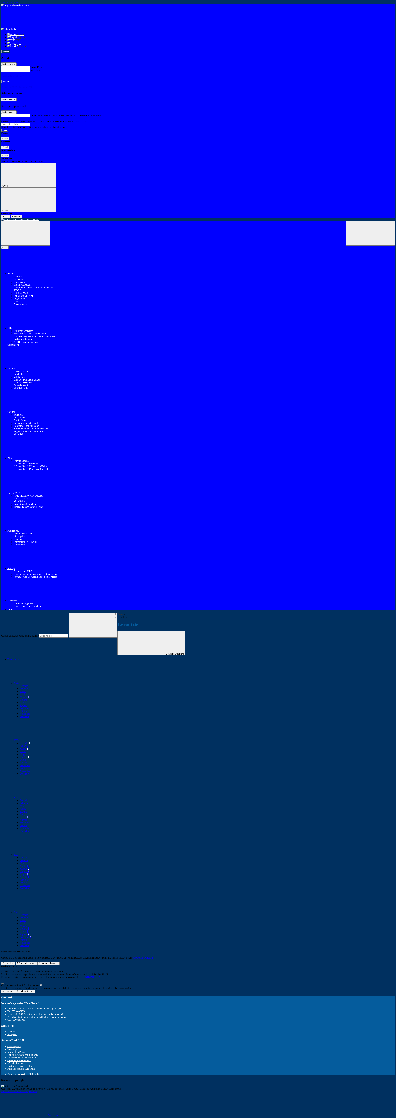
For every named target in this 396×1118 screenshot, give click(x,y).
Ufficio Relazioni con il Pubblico (23, 1054)
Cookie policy (14, 1046)
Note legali (12, 1049)
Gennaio (24, 686)
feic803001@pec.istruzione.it (40, 1017)
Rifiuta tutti (26, 963)
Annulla (5, 216)
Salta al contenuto (10, 2)
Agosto (23, 705)
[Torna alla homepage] (198, 219)
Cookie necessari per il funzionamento (20, 985)
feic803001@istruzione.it (39, 1014)
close (4, 247)
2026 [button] (16, 683)
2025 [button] (16, 740)
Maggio (24, 697)
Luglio (23, 702)
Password (35, 70)
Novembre (25, 713)
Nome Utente (37, 67)
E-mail (33, 115)
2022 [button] (16, 912)
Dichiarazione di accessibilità (21, 1057)
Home (120, 614)
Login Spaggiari (80, 121)
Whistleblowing (15, 1063)
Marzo (23, 691)
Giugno (23, 699)
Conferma (16, 216)
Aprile (23, 694)
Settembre (25, 708)
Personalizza (8, 963)
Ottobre (23, 711)
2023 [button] (16, 854)
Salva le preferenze (25, 991)
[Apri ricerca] (370, 233)
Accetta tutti (48, 963)
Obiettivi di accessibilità (19, 1060)
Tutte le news (13, 659)
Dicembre (24, 716)
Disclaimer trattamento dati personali (19, 1091)
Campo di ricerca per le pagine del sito (20, 635)
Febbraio (24, 688)
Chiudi (5, 139)
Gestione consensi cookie (19, 1066)
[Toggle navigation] (25, 233)
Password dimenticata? (12, 76)
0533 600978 (18, 1011)
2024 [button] (16, 797)
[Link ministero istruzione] (15, 5)
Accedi (5, 52)
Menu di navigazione (174, 654)
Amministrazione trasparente (21, 1068)
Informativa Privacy (17, 1052)
